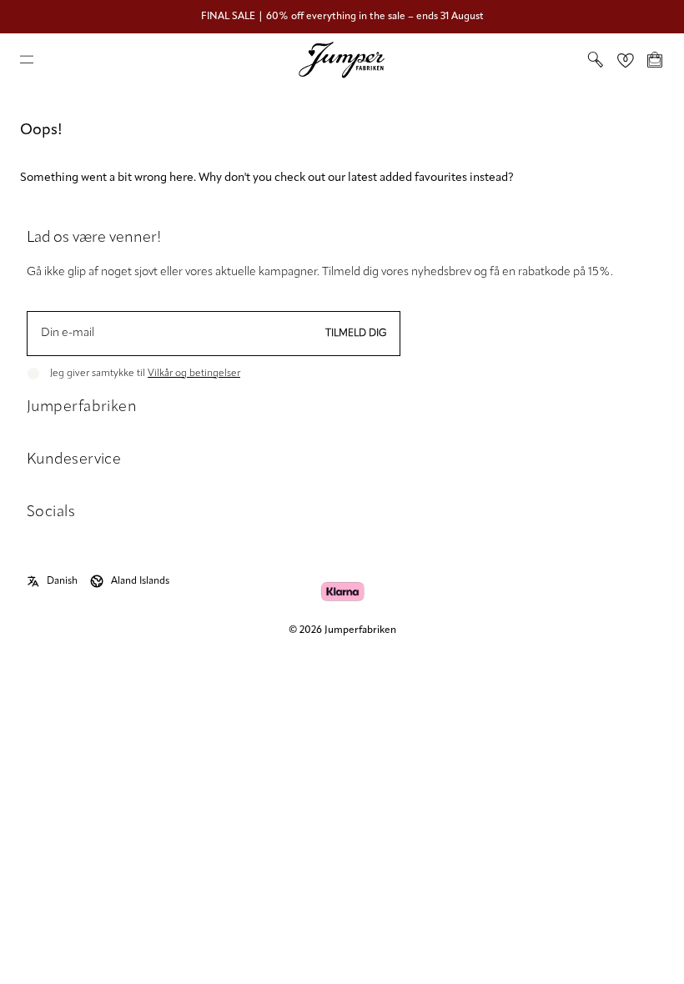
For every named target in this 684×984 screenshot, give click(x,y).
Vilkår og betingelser (194, 374)
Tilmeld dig (356, 334)
